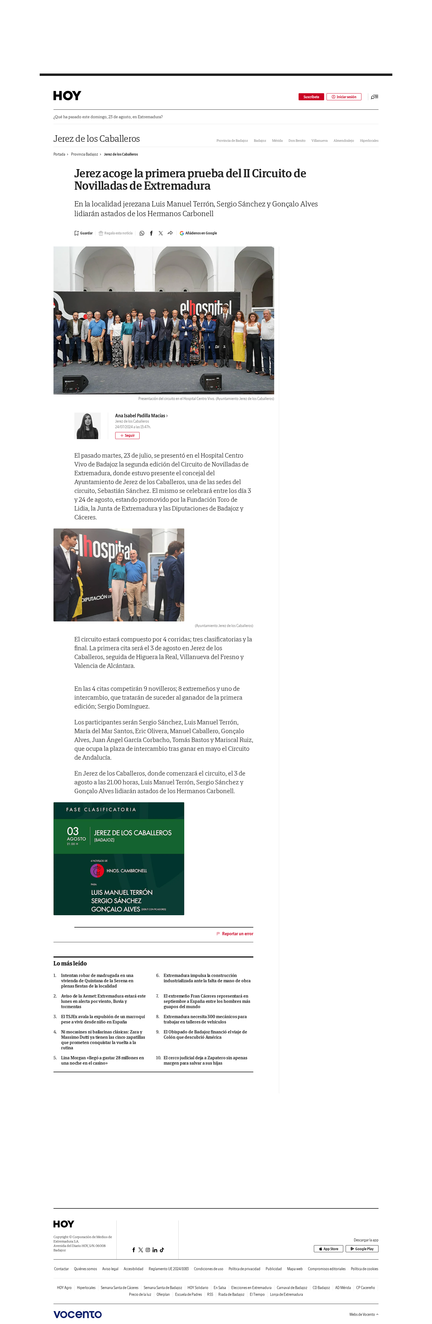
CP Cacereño (365, 1287)
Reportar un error (237, 933)
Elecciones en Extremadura (251, 1287)
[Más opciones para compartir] (170, 233)
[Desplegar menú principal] (375, 96)
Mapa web (295, 1269)
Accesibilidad (133, 1269)
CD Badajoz (321, 1287)
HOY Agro (64, 1287)
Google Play (364, 1249)
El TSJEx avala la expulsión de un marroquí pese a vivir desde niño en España (103, 1019)
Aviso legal (110, 1269)
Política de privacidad (244, 1269)
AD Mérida (343, 1287)
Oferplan (163, 1294)
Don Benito (297, 140)
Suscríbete (311, 97)
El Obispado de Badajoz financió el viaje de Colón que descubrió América (205, 1034)
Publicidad (274, 1269)
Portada (59, 154)
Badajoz (260, 140)
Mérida (277, 140)
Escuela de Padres (188, 1294)
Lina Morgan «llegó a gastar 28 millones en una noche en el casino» (102, 1060)
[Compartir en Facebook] (151, 233)
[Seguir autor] (127, 435)
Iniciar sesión (346, 97)
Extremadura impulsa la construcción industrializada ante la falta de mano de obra (207, 978)
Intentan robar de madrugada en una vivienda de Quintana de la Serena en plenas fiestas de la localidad (97, 981)
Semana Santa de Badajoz (163, 1287)
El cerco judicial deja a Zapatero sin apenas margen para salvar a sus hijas (205, 1060)
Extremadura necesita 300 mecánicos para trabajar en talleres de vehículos (205, 1019)
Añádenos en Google (201, 233)
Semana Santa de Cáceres (119, 1287)
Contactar (61, 1269)
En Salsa (220, 1287)
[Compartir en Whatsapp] (141, 233)
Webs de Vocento (362, 1314)
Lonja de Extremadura (286, 1294)
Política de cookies (364, 1269)
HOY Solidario (197, 1287)
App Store (331, 1249)
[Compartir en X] (160, 233)
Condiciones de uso (208, 1269)
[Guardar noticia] (83, 233)
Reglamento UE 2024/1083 (169, 1269)
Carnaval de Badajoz (292, 1287)
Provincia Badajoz (84, 154)
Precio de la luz (140, 1294)
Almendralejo (344, 140)
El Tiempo (257, 1294)
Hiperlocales (369, 140)
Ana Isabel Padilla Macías (140, 415)
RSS (210, 1294)
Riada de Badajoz (231, 1294)
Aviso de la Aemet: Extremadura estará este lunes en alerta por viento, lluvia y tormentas (103, 1001)
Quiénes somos (85, 1269)
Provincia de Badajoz (232, 140)
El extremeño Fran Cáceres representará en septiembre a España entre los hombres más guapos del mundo (207, 1001)
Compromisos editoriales (327, 1269)
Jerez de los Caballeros (96, 138)
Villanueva (320, 140)
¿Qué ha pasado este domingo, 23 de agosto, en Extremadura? (108, 117)
